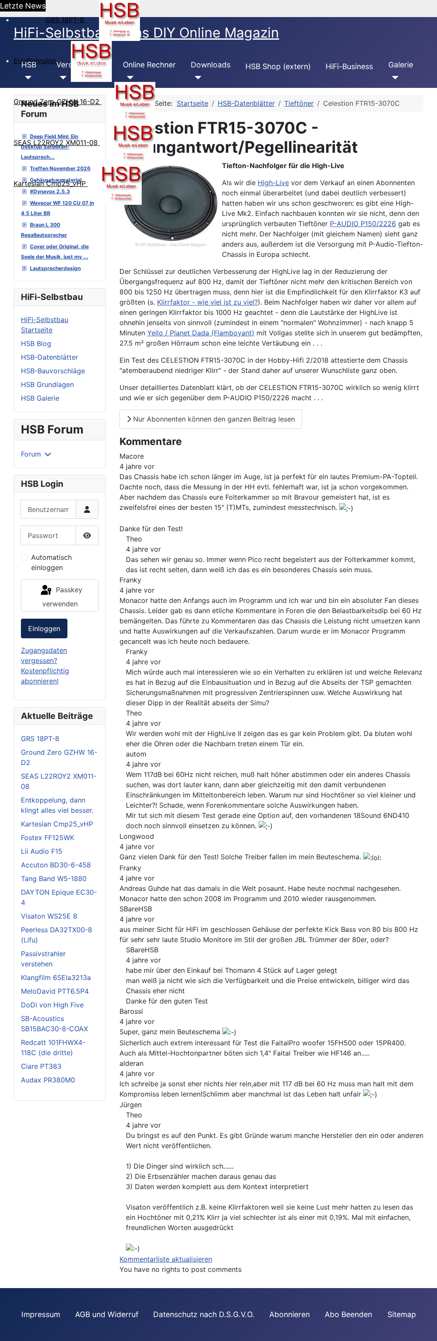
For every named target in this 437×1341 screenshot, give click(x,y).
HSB (28, 64)
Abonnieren (289, 1314)
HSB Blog (36, 343)
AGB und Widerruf (106, 1314)
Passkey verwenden (62, 596)
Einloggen (44, 628)
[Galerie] (393, 77)
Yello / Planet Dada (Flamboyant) (200, 333)
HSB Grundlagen (47, 384)
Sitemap (401, 1314)
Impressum (40, 1314)
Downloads (210, 64)
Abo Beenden (348, 1314)
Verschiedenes (82, 64)
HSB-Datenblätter (49, 357)
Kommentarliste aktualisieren (165, 1259)
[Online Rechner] (128, 77)
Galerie (400, 64)
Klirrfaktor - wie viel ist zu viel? (207, 302)
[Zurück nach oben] (422, 1325)
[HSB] (26, 77)
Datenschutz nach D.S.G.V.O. (203, 1314)
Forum (31, 454)
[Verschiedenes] (61, 77)
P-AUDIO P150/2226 (363, 223)
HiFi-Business (349, 66)
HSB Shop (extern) (278, 66)
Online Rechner (149, 64)
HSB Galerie (40, 398)
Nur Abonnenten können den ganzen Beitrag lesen (213, 419)
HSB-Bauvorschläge (53, 371)
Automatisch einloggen (51, 562)
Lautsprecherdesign (55, 268)
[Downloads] (196, 77)
